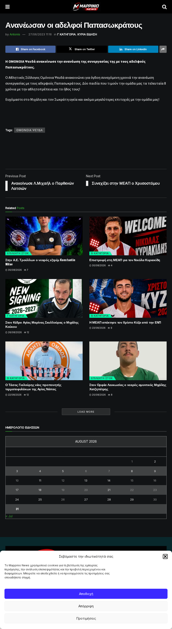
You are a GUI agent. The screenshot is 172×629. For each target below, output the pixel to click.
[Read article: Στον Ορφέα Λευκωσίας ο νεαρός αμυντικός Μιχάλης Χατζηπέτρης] (128, 360)
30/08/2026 (14, 270)
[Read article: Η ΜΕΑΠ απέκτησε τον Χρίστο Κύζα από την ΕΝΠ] (128, 298)
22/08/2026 (14, 394)
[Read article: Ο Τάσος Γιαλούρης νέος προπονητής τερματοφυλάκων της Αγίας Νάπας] (44, 360)
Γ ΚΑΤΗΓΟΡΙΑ (66, 34)
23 (155, 490)
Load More (86, 411)
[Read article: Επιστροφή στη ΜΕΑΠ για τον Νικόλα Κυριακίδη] (128, 236)
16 (154, 480)
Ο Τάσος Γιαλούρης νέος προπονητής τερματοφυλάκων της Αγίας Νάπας (33, 386)
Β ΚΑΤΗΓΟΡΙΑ (100, 253)
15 (132, 480)
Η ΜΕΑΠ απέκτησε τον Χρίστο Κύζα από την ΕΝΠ (125, 322)
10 (17, 480)
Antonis (15, 34)
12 (27, 332)
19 (63, 490)
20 (86, 490)
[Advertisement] (86, 151)
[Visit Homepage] (86, 6)
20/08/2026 (98, 394)
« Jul (9, 516)
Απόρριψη (86, 606)
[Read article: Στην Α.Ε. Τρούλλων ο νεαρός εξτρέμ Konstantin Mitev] (44, 236)
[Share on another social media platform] (163, 49)
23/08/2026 (98, 327)
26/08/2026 (14, 332)
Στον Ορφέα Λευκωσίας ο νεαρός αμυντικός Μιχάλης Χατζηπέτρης (127, 386)
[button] (165, 556)
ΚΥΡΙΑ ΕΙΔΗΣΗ (87, 34)
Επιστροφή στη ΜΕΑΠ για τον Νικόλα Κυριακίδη (124, 259)
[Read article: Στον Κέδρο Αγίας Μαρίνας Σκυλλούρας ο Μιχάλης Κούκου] (44, 298)
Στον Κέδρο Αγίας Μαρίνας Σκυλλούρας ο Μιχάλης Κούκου (41, 324)
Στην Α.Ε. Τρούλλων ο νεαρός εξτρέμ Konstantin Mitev (40, 262)
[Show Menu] (7, 6)
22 (132, 490)
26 (63, 499)
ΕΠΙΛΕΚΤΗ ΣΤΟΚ (18, 253)
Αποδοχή (86, 594)
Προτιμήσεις (86, 618)
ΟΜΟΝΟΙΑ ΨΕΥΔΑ (29, 130)
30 (155, 499)
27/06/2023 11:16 (40, 34)
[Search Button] (164, 6)
